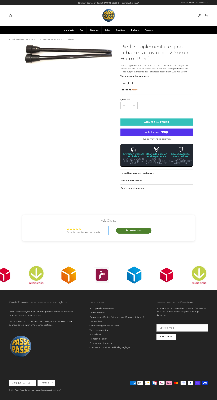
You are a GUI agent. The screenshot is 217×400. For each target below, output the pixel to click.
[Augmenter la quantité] (134, 105)
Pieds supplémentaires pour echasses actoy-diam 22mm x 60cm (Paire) (46, 39)
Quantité (125, 99)
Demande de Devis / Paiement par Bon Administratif (116, 317)
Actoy (134, 89)
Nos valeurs (95, 334)
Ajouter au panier (156, 122)
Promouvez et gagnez (100, 343)
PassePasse (19, 390)
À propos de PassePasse (101, 308)
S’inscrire (166, 337)
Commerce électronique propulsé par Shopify (43, 390)
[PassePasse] (109, 15)
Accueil (12, 39)
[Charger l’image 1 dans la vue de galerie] (69, 54)
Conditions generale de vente (104, 325)
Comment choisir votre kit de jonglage (109, 347)
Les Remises (95, 321)
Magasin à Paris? (98, 338)
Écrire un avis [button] (133, 230)
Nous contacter (97, 312)
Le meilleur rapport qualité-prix (137, 173)
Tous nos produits (98, 330)
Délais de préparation (132, 188)
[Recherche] (10, 16)
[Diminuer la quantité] (123, 105)
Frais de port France (131, 180)
